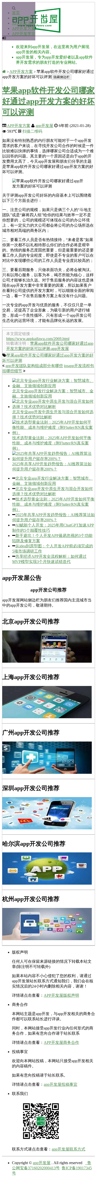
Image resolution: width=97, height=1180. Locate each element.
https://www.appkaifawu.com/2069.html (37, 339)
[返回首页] (4, 71)
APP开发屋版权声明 (61, 995)
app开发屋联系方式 (68, 1149)
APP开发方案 (23, 28)
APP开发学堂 (23, 33)
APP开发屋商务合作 (61, 1042)
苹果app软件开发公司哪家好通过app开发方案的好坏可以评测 (48, 101)
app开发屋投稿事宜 (60, 1084)
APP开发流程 (23, 23)
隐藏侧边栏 (61, 77)
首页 (16, 13)
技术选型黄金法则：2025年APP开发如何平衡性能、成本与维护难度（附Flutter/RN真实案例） (53, 504)
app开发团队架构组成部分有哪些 (34, 366)
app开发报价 (23, 18)
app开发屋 (44, 126)
